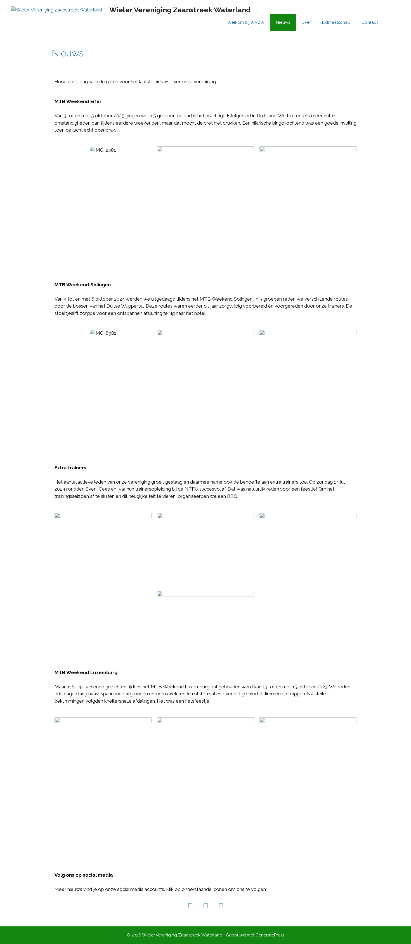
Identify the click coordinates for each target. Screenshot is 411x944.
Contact (370, 22)
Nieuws (283, 22)
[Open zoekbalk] (391, 22)
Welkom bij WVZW (246, 22)
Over (306, 22)
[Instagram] (190, 905)
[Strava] (221, 905)
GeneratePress (270, 935)
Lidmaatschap (336, 22)
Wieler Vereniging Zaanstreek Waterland (180, 10)
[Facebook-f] (205, 905)
